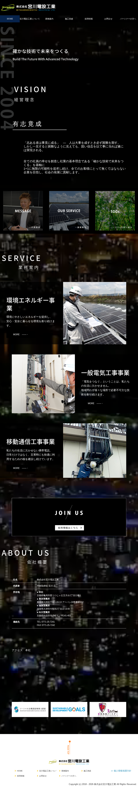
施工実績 (69, 19)
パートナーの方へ (128, 19)
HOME (10, 19)
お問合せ (108, 19)
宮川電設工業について (29, 19)
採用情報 (89, 19)
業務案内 (49, 19)
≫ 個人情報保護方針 (121, 770)
